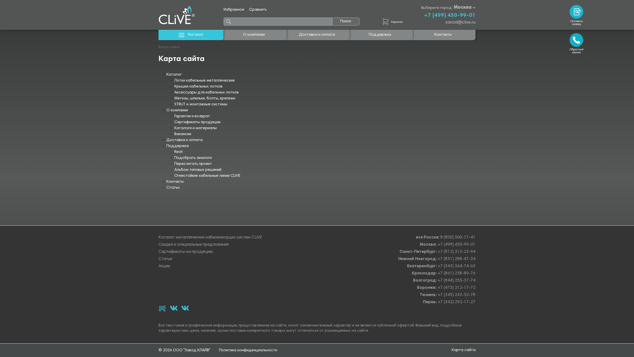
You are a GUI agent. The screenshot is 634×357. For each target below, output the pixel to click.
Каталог (195, 35)
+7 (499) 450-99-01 (450, 15)
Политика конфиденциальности (248, 350)
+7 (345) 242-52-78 (457, 295)
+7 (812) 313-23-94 (457, 252)
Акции (164, 266)
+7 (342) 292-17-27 (457, 302)
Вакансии (182, 134)
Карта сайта (464, 350)
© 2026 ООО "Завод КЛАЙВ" (184, 350)
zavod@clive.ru (460, 22)
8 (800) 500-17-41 (458, 238)
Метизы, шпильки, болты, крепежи (204, 98)
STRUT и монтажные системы (200, 104)
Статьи (173, 188)
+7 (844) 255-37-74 (457, 281)
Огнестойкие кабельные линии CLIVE (207, 176)
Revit (178, 152)
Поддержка (380, 35)
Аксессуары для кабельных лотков (206, 92)
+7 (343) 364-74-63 (457, 266)
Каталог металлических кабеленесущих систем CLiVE (210, 238)
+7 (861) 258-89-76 (457, 273)
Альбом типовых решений (197, 170)
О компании (254, 35)
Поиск (345, 21)
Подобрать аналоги (193, 158)
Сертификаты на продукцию (185, 252)
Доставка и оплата (317, 35)
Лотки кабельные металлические (204, 81)
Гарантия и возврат (192, 116)
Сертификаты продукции (197, 122)
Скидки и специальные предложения (193, 245)
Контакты (443, 35)
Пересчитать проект (193, 164)
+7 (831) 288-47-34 (457, 259)
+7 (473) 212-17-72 (457, 288)
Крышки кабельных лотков (198, 87)
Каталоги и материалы (195, 128)
